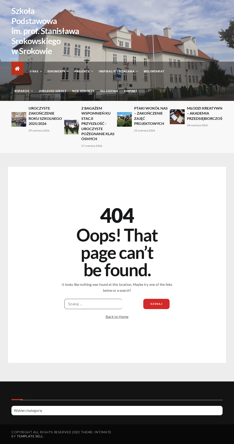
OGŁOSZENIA (109, 91)
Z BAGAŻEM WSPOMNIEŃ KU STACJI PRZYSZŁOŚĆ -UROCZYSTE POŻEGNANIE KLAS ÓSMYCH (97, 123)
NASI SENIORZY (83, 91)
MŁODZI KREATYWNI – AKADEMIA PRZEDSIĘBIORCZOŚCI (206, 113)
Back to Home (117, 316)
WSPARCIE (21, 91)
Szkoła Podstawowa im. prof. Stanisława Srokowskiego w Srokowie (45, 31)
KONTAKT (130, 91)
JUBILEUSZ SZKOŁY (52, 91)
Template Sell (30, 436)
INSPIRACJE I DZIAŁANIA (117, 71)
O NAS (34, 71)
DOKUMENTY (56, 71)
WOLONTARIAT (154, 71)
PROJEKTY (82, 71)
